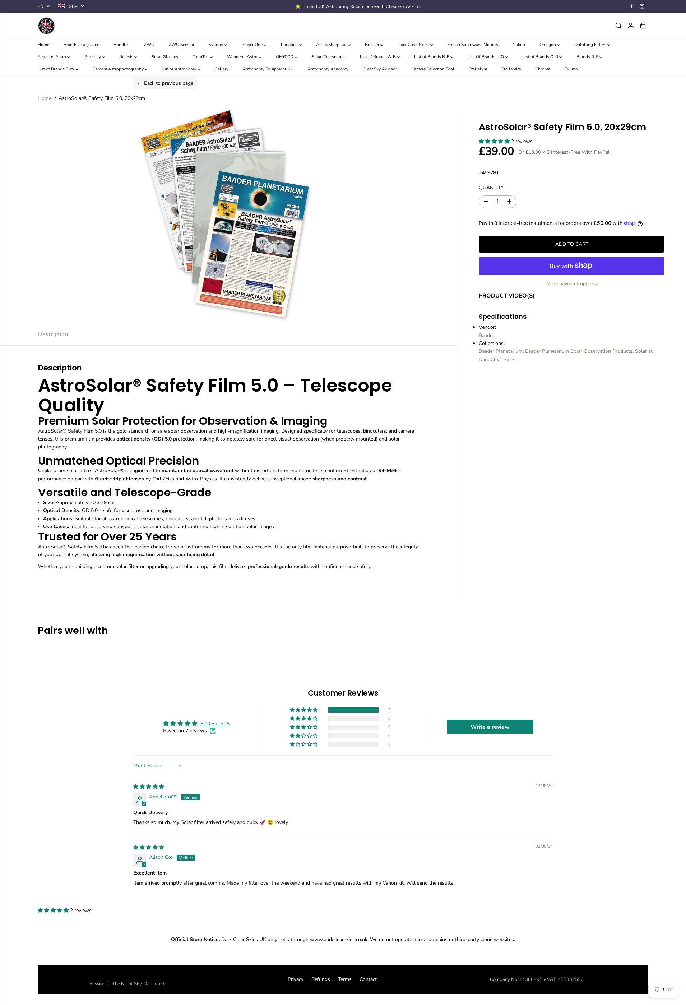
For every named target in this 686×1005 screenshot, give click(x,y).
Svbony (216, 44)
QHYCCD (285, 57)
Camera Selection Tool (432, 69)
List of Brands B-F (432, 57)
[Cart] (643, 25)
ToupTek (201, 57)
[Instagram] (642, 6)
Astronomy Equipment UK (268, 69)
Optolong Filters (590, 44)
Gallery (221, 69)
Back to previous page (165, 83)
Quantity (491, 187)
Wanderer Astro (243, 57)
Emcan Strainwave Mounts (472, 44)
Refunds (320, 979)
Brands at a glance (81, 44)
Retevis (126, 57)
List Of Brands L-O (486, 57)
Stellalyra (478, 69)
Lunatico (290, 44)
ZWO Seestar (181, 44)
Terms (345, 979)
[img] (148, 786)
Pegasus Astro (52, 57)
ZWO (149, 44)
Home (43, 44)
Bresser (372, 44)
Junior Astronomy (179, 69)
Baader (486, 335)
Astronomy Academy (328, 69)
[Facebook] (631, 6)
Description (53, 334)
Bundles (121, 44)
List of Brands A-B (378, 57)
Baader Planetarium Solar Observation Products (578, 351)
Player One (252, 44)
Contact (368, 979)
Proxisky (93, 57)
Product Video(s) (507, 296)
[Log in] (630, 25)
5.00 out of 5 (215, 723)
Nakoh (519, 44)
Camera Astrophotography (119, 69)
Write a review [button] (490, 727)
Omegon (548, 44)
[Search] (618, 25)
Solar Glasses (165, 57)
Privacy (295, 979)
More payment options (571, 283)
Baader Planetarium (501, 351)
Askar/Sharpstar (332, 44)
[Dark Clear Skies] (139, 25)
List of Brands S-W (56, 69)
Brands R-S (587, 57)
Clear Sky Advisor (380, 69)
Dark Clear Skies (414, 44)
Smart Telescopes (329, 57)
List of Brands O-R (540, 57)
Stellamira (511, 69)
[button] (495, 141)
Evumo (571, 69)
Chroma (542, 69)
